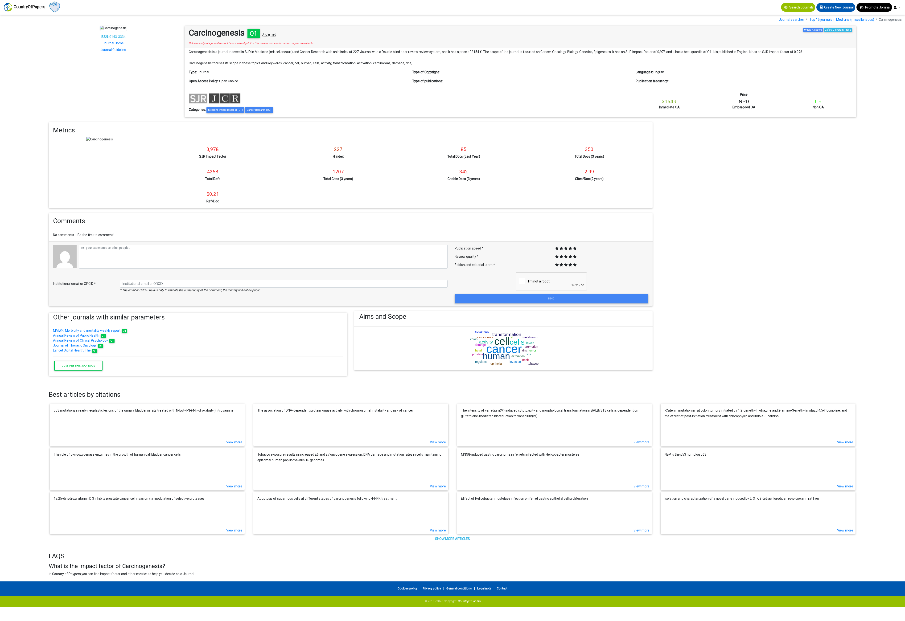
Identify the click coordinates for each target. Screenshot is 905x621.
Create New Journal (839, 7)
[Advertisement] (758, 155)
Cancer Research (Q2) (259, 109)
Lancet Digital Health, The (75, 350)
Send (551, 298)
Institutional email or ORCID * (74, 284)
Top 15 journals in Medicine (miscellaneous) (842, 19)
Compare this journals (78, 365)
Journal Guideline (113, 50)
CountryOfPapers (469, 601)
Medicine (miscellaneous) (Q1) (225, 109)
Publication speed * (469, 248)
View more (234, 442)
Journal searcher (791, 19)
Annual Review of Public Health (79, 335)
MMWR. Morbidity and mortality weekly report (89, 330)
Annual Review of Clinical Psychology (83, 340)
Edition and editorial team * (475, 265)
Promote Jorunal (877, 7)
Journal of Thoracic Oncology (78, 345)
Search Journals (801, 7)
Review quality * (466, 256)
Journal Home (113, 43)
